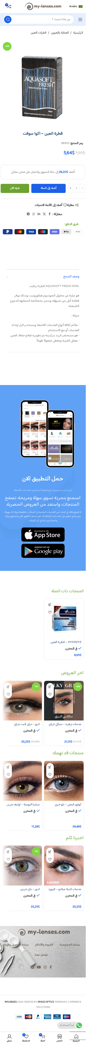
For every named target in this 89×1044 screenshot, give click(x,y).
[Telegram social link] (28, 214)
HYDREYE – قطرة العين (66, 642)
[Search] (7, 19)
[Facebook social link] (49, 214)
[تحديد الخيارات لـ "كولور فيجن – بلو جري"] (50, 767)
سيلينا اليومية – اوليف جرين (23, 804)
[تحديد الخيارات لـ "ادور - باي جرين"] (8, 851)
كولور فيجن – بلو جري (68, 804)
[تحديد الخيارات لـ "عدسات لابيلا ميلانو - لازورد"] (50, 851)
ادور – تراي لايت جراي (27, 724)
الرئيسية (78, 33)
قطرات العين (38, 33)
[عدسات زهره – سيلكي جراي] (64, 701)
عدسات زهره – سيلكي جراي (65, 724)
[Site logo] (43, 6)
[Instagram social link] (45, 967)
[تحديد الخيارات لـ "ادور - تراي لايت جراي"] (8, 687)
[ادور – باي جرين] (22, 865)
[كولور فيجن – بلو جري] (64, 781)
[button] (50, 605)
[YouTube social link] (38, 967)
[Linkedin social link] (38, 214)
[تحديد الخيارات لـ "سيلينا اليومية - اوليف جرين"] (8, 767)
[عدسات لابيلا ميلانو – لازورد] (64, 865)
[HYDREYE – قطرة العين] (64, 619)
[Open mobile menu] (80, 19)
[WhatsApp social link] (33, 214)
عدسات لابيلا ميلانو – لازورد (64, 889)
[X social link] (44, 214)
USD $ (76, 1035)
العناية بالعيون (60, 33)
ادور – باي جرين (30, 889)
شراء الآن (15, 188)
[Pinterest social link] (32, 967)
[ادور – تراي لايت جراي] (22, 701)
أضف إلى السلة (48, 188)
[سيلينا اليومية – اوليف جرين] (22, 781)
